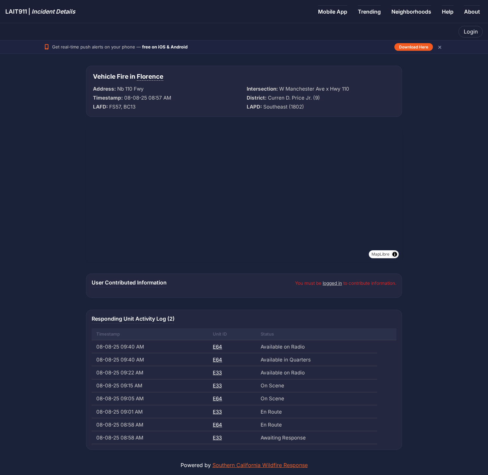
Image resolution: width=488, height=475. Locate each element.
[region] (244, 195)
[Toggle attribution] (395, 254)
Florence (150, 76)
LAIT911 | (40, 11)
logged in (332, 283)
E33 (217, 372)
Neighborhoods (411, 11)
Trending (369, 11)
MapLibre (380, 254)
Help (447, 11)
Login (471, 31)
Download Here (413, 46)
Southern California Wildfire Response (260, 465)
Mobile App (332, 11)
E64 (217, 347)
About (472, 11)
